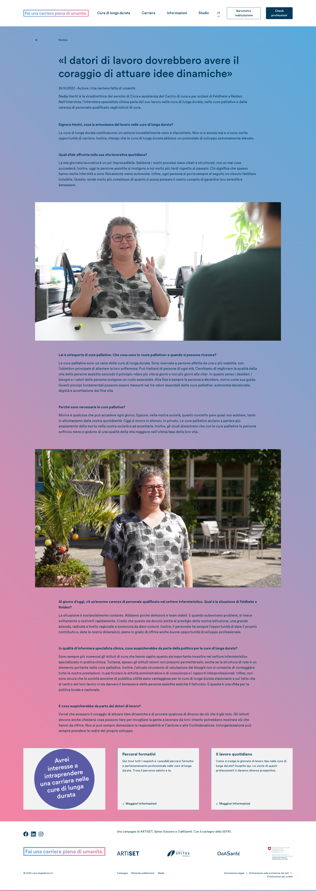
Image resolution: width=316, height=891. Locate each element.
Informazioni (177, 13)
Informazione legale (234, 873)
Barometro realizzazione (244, 13)
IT (218, 13)
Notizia (63, 40)
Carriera (148, 13)
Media (161, 873)
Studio (204, 13)
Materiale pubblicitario (143, 873)
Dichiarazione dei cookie (280, 877)
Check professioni (279, 13)
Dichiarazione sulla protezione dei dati (269, 873)
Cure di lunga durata (113, 13)
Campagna (122, 873)
